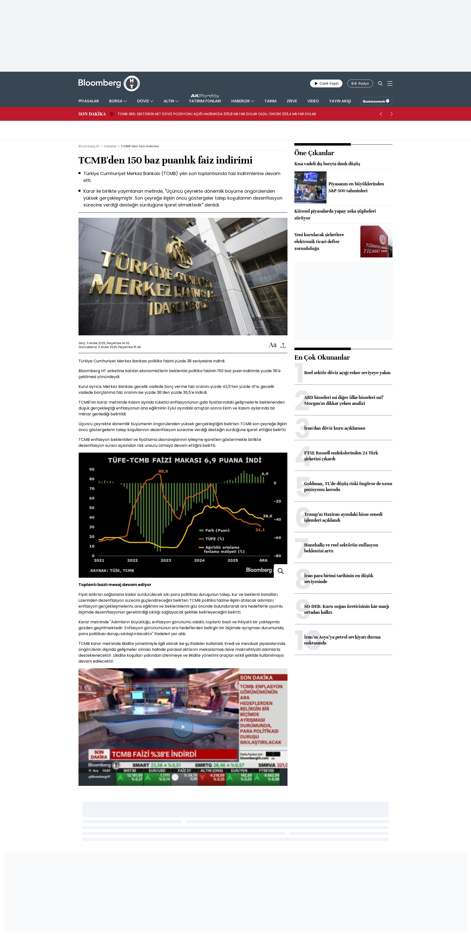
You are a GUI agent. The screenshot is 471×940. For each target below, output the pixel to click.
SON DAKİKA (92, 113)
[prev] (381, 114)
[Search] (380, 83)
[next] (391, 114)
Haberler (110, 146)
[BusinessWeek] (376, 101)
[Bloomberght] (109, 83)
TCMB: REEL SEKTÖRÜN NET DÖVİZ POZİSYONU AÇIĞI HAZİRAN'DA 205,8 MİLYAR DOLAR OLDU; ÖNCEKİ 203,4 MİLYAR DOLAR (217, 113)
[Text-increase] (273, 345)
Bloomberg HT (89, 146)
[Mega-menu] (389, 83)
